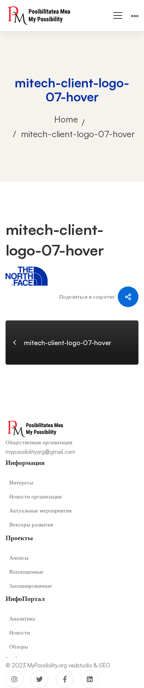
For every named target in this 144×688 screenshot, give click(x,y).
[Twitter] (39, 679)
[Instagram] (14, 679)
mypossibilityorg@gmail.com (40, 451)
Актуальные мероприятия (40, 510)
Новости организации (35, 496)
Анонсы (18, 557)
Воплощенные (26, 571)
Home (66, 119)
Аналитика (22, 618)
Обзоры (18, 646)
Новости (19, 632)
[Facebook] (64, 679)
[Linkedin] (90, 679)
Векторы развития (31, 524)
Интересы (21, 482)
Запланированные (30, 585)
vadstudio (80, 665)
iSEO (104, 665)
